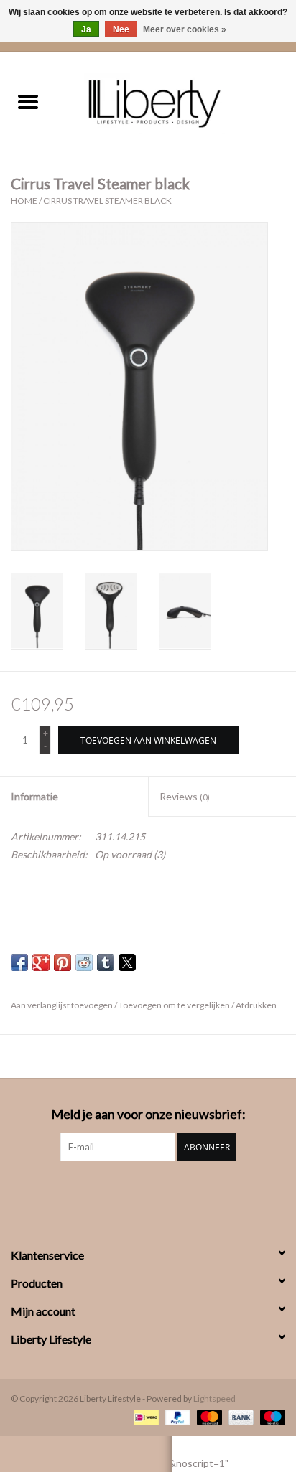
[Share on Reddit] (84, 962)
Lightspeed (214, 1398)
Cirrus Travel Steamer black (107, 200)
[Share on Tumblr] (105, 962)
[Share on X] (127, 962)
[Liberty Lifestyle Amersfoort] (176, 102)
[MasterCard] (207, 1416)
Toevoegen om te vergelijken (175, 1005)
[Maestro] (270, 1416)
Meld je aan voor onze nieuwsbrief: (148, 1114)
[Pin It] (62, 962)
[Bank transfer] (239, 1416)
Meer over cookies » (184, 29)
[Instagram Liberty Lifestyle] (148, 1190)
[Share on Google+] (41, 962)
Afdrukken (256, 1005)
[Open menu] (28, 101)
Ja (86, 29)
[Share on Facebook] (19, 962)
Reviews (184, 796)
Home (24, 200)
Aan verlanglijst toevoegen (62, 1005)
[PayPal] (176, 1416)
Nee (121, 29)
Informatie (34, 796)
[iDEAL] (144, 1416)
